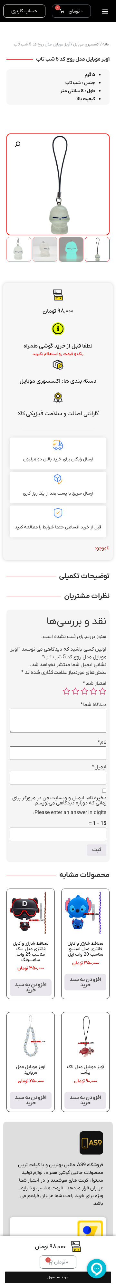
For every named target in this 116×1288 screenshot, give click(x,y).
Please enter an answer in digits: (69, 812)
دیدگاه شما (93, 704)
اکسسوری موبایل (40, 381)
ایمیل (99, 767)
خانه (106, 44)
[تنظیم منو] (105, 11)
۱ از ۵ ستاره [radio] (102, 691)
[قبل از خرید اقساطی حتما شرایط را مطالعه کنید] (58, 512)
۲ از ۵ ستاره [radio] (93, 691)
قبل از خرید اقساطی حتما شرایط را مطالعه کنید (58, 527)
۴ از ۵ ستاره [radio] (75, 691)
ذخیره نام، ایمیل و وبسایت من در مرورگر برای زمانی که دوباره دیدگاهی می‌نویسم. (59, 800)
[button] (17, 144)
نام (102, 742)
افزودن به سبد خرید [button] (85, 982)
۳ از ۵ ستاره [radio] (84, 691)
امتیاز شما (94, 683)
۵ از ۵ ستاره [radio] (66, 691)
